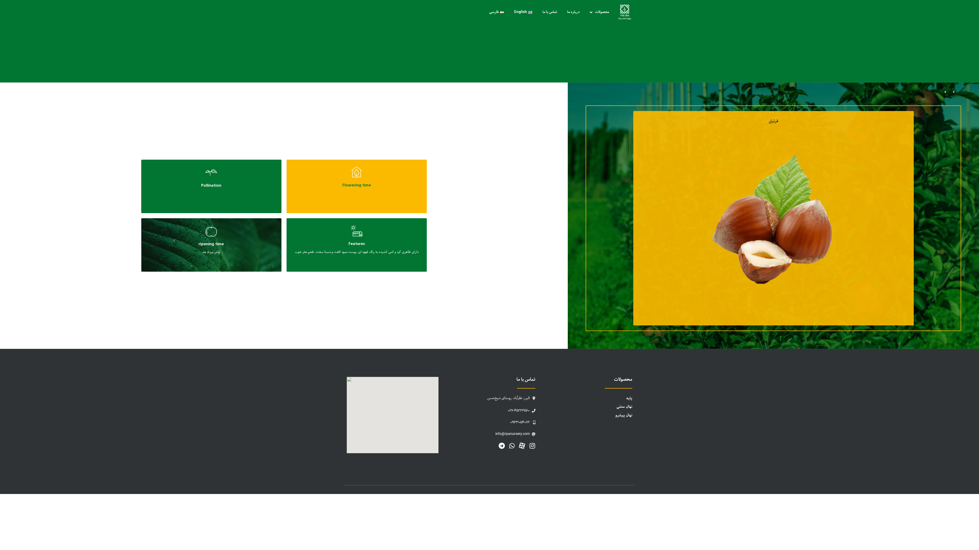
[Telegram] (501, 446)
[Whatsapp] (512, 446)
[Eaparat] (522, 446)
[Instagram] (532, 446)
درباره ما (573, 12)
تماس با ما (550, 12)
